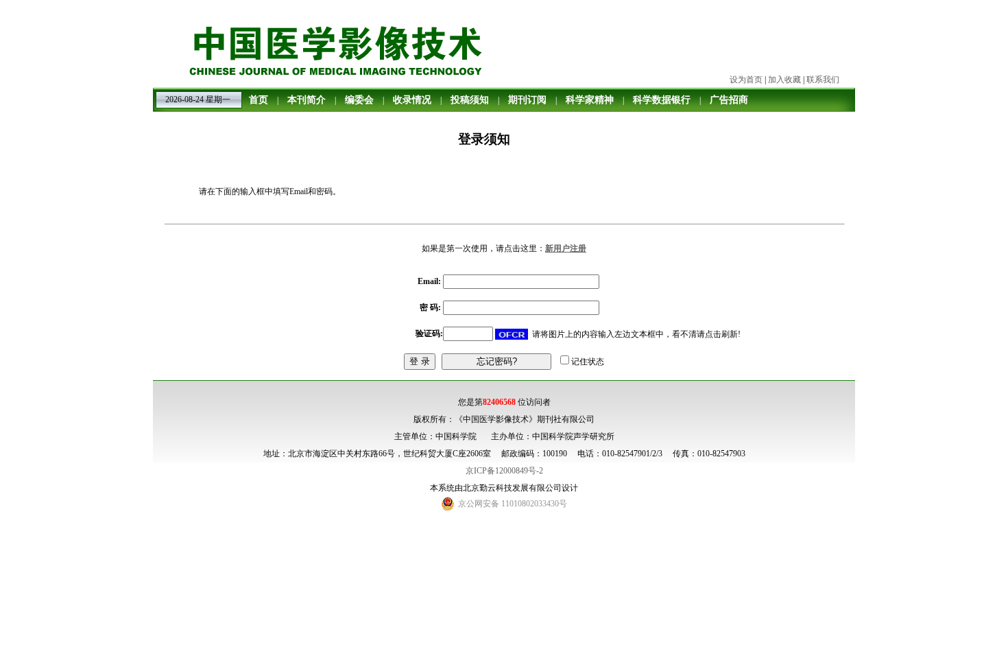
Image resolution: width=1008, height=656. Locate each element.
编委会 (359, 100)
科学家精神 (590, 100)
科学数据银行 (662, 100)
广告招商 (729, 100)
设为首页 (746, 79)
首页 (258, 100)
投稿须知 (470, 100)
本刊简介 (306, 100)
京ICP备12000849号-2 (504, 471)
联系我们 (822, 79)
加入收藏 (784, 79)
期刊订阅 (527, 100)
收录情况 (412, 100)
